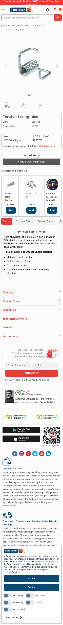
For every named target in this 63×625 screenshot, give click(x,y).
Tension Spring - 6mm (15, 29)
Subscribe (32, 373)
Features (7, 221)
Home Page (9, 25)
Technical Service (24, 221)
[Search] (58, 17)
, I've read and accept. (29, 379)
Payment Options (46, 221)
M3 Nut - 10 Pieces (31, 195)
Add (10, 210)
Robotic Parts (37, 25)
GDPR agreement (18, 379)
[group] (31, 63)
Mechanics (23, 25)
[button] (29, 95)
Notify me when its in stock (31, 161)
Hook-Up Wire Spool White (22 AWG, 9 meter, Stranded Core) (51, 197)
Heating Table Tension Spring (8, 197)
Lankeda (36, 121)
